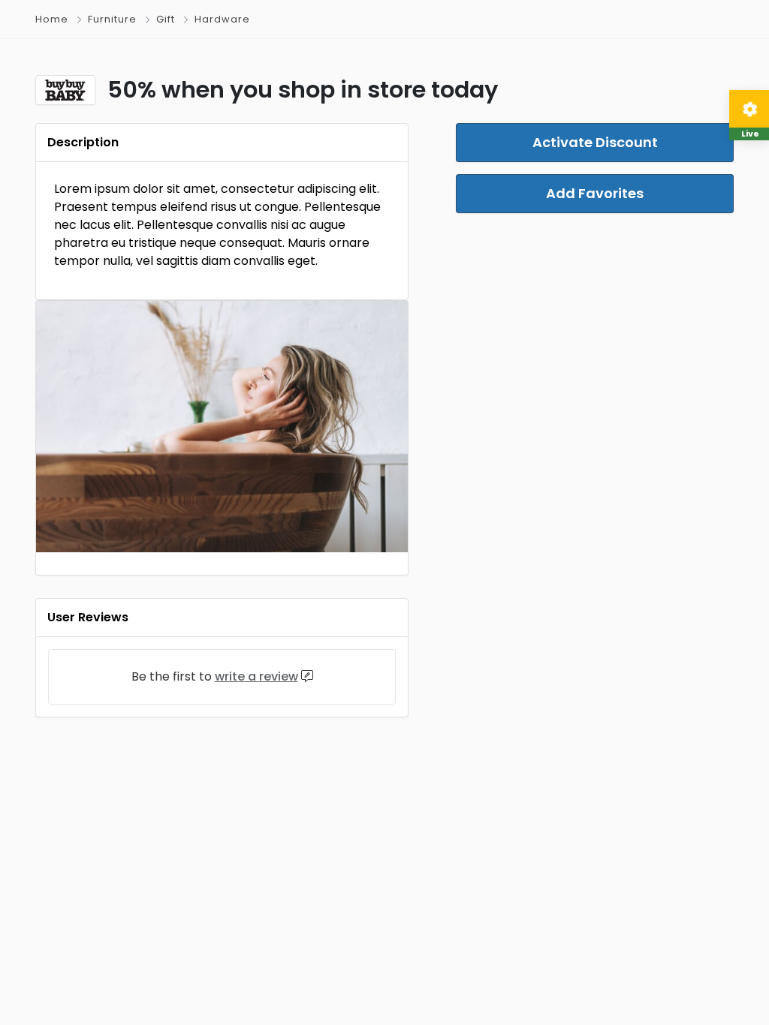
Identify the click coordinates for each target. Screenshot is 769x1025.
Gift (165, 19)
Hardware (222, 19)
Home (51, 19)
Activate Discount (595, 142)
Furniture (112, 19)
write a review (256, 676)
